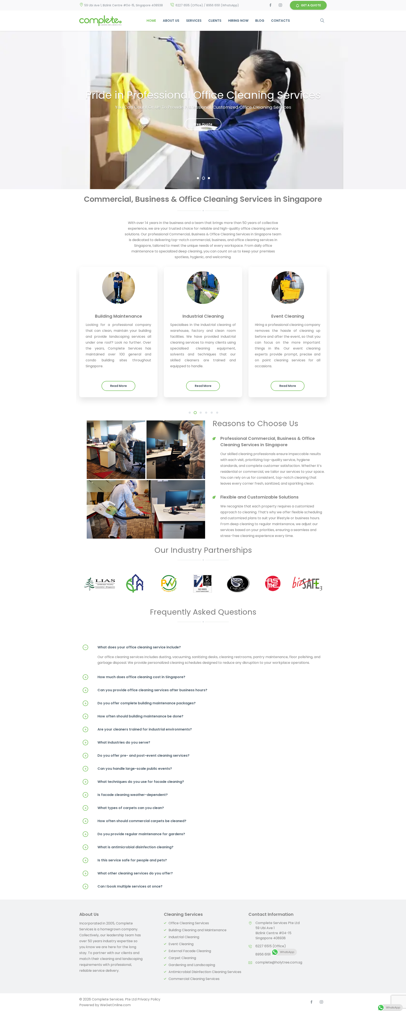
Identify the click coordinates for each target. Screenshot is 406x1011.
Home (151, 20)
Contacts (280, 20)
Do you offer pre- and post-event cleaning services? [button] (137, 755)
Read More (118, 386)
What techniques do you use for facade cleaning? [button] (134, 781)
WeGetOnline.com (115, 1005)
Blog (259, 20)
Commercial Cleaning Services (194, 978)
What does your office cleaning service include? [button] (132, 647)
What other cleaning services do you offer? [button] (128, 873)
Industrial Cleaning (184, 937)
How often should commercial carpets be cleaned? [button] (135, 821)
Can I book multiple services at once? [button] (123, 886)
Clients (214, 20)
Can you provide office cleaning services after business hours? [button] (145, 690)
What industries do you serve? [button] (117, 742)
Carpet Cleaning (182, 957)
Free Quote (203, 124)
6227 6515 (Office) (270, 946)
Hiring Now (238, 20)
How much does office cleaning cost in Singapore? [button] (134, 677)
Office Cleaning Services (189, 923)
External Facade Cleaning (190, 951)
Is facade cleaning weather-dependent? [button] (126, 794)
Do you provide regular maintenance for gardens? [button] (134, 834)
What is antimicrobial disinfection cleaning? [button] (129, 847)
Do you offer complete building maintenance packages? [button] (140, 703)
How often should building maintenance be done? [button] (134, 716)
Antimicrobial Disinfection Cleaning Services (205, 971)
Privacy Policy (148, 999)
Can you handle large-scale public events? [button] (128, 768)
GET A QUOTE (311, 5)
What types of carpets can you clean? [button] (124, 807)
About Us (171, 20)
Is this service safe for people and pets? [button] (125, 860)
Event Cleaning (181, 944)
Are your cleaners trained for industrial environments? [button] (138, 729)
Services (194, 20)
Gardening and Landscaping (192, 964)
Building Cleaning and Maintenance (197, 930)
